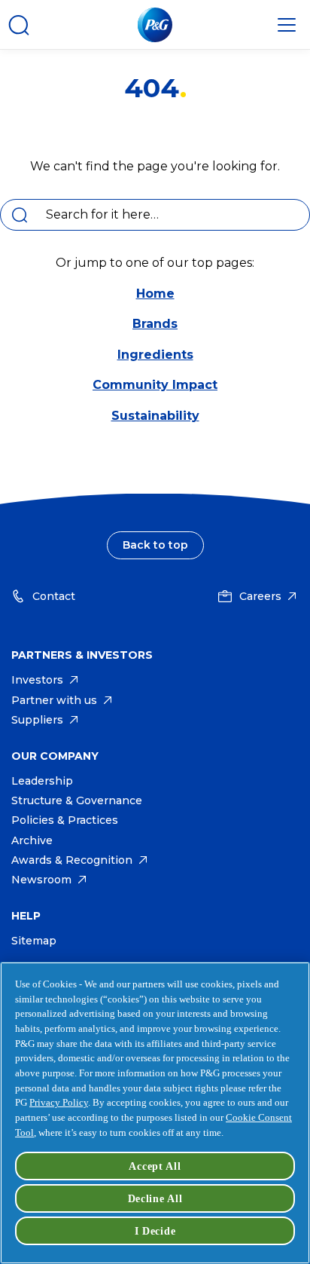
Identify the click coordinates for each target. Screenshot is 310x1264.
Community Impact (155, 385)
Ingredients (155, 354)
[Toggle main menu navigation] (287, 25)
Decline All (155, 1198)
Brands (155, 324)
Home (155, 293)
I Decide (155, 1231)
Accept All (155, 1166)
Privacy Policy (58, 1102)
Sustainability (155, 416)
